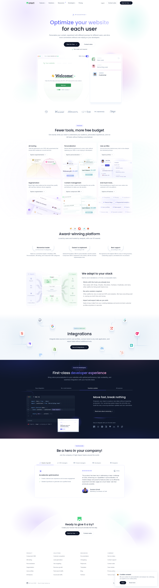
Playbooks (83, 563)
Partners (82, 574)
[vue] (110, 427)
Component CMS (31, 556)
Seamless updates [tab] (93, 388)
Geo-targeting (57, 563)
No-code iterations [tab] (66, 388)
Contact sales (111, 563)
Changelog (83, 560)
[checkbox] (87, 56)
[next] (102, 427)
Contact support (111, 560)
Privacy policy (111, 571)
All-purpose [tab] (119, 388)
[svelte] (122, 427)
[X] (114, 583)
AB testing (29, 560)
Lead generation (58, 560)
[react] (98, 427)
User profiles (30, 571)
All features (29, 574)
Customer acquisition (59, 556)
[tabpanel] (50, 408)
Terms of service (112, 574)
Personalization (30, 563)
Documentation (84, 556)
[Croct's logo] (27, 583)
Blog (81, 571)
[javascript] (94, 427)
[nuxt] (114, 427)
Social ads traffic (58, 574)
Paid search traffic (58, 571)
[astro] (118, 427)
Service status (111, 556)
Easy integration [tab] (39, 388)
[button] (105, 58)
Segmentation (30, 567)
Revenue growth (58, 567)
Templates (83, 567)
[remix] (106, 427)
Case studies (111, 567)
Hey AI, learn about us (44, 583)
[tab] (36, 397)
